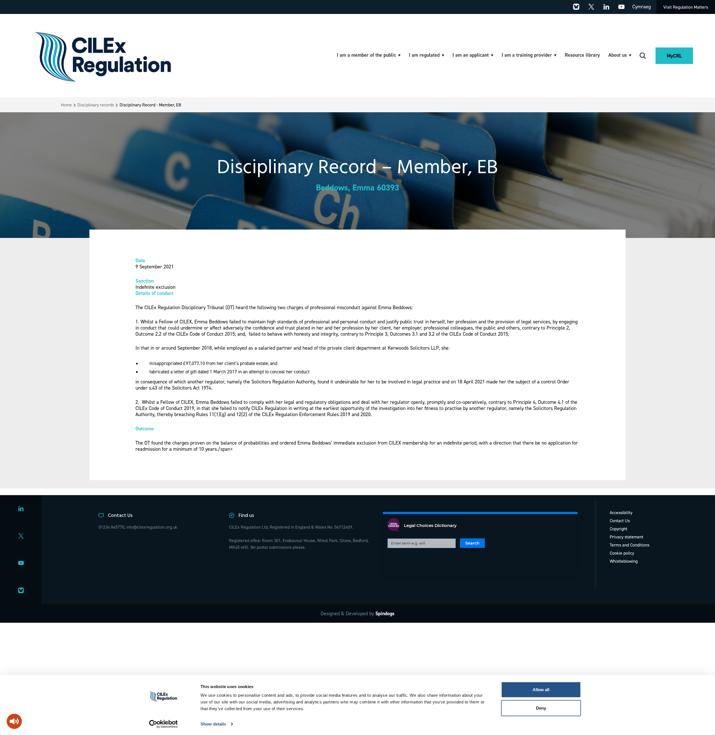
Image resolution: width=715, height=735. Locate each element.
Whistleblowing (624, 561)
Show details (213, 724)
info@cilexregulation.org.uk (151, 527)
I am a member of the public (366, 55)
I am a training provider (527, 55)
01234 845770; (112, 527)
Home (66, 105)
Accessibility (621, 512)
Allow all (541, 689)
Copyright (618, 528)
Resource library (582, 55)
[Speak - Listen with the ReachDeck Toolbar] (14, 721)
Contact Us (620, 520)
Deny (541, 707)
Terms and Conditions (629, 545)
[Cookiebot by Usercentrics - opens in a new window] (163, 724)
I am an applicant (470, 55)
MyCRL (674, 55)
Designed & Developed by (357, 613)
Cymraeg (641, 6)
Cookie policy (622, 553)
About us (617, 55)
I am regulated (424, 55)
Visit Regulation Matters (685, 7)
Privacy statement (626, 537)
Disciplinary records (95, 105)
